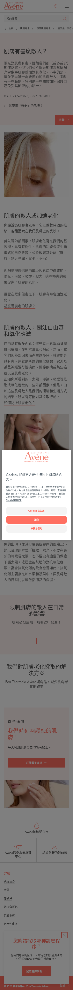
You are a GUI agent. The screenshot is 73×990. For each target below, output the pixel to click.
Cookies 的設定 (36, 511)
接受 (36, 520)
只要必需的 (36, 529)
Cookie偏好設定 (13, 500)
